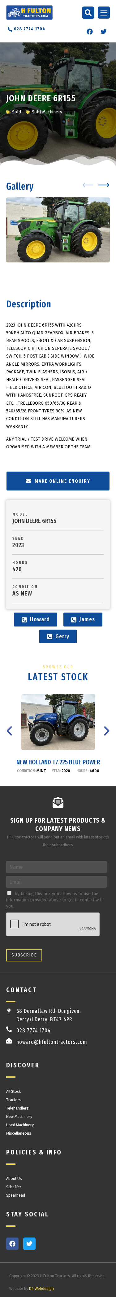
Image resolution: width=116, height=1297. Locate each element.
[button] (88, 13)
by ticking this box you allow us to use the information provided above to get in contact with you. (55, 900)
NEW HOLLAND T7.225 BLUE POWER (58, 762)
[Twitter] (103, 31)
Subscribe (24, 955)
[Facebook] (90, 31)
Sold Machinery (47, 112)
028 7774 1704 (33, 1030)
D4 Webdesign (41, 1288)
